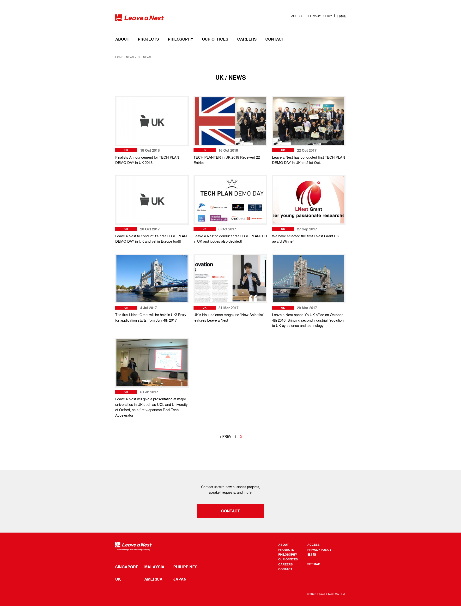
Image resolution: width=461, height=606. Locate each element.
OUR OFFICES (215, 39)
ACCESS (297, 15)
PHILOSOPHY (180, 39)
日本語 (341, 15)
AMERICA (153, 579)
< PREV (225, 436)
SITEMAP (313, 564)
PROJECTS (148, 39)
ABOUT (122, 39)
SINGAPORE (127, 567)
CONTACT (274, 39)
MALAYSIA (154, 567)
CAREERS (247, 39)
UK (118, 579)
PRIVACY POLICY (320, 15)
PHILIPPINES (185, 567)
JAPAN (180, 579)
